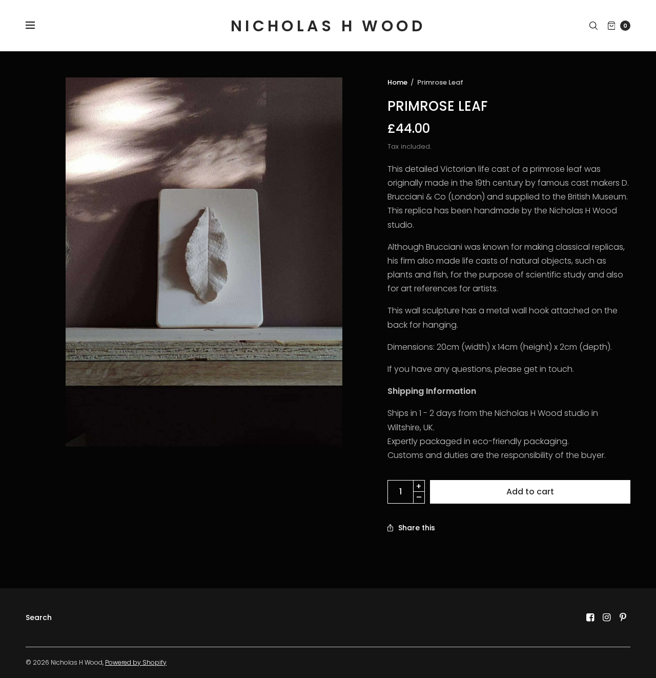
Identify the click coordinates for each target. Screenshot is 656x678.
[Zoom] (204, 262)
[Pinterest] (623, 617)
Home (397, 82)
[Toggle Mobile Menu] (37, 25)
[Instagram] (606, 617)
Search (39, 617)
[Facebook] (590, 617)
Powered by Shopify (136, 662)
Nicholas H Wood (328, 26)
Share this (416, 527)
